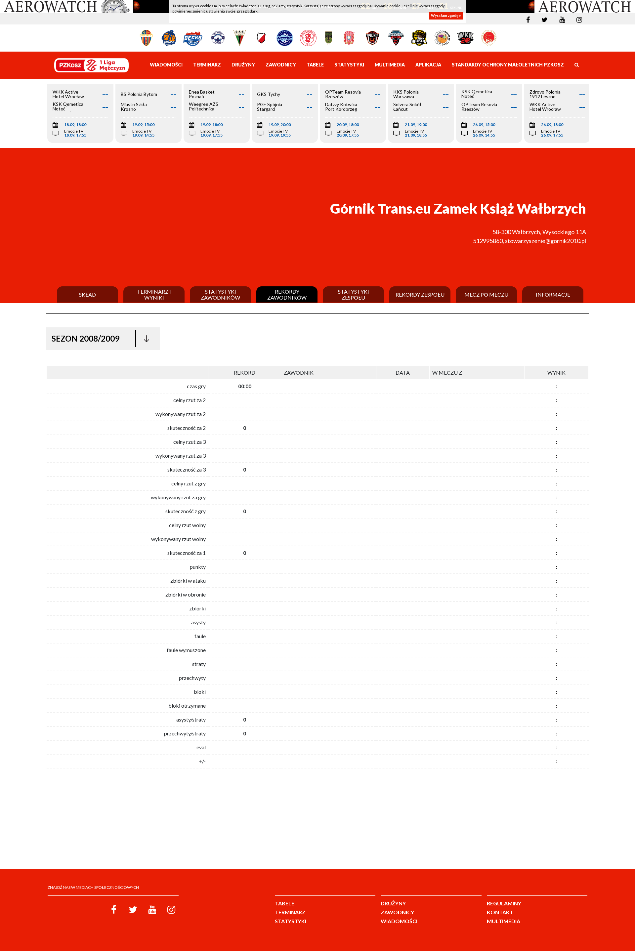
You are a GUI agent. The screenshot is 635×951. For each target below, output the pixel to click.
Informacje (553, 295)
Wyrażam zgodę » (446, 16)
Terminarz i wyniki (154, 294)
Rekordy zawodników (287, 294)
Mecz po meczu (486, 295)
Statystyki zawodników (220, 294)
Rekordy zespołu (420, 295)
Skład (87, 295)
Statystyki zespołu (353, 294)
